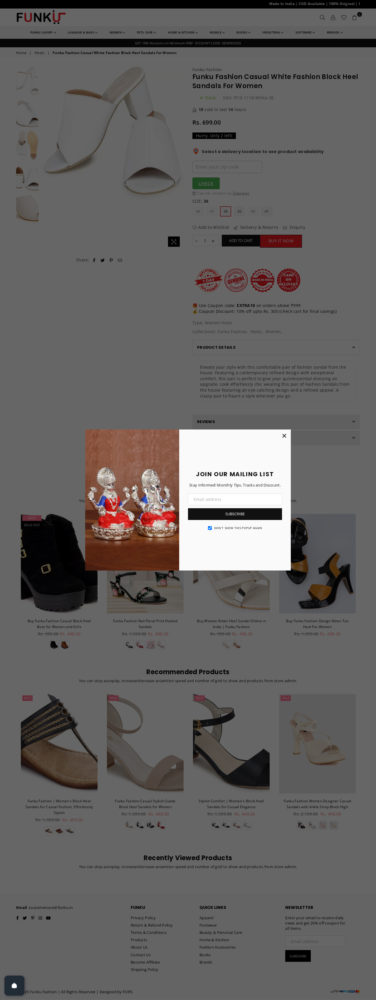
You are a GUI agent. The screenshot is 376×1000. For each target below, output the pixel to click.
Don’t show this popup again (238, 528)
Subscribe (235, 513)
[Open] (14, 986)
